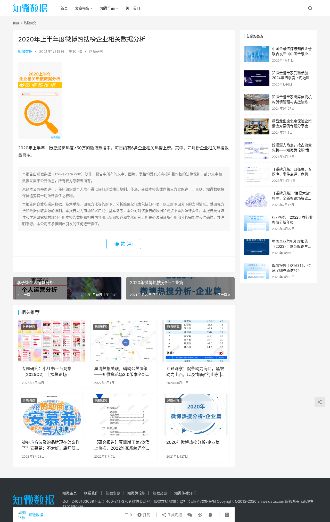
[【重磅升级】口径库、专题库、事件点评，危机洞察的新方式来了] (256, 175)
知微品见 (160, 493)
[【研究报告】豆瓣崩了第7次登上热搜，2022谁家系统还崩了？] (123, 414)
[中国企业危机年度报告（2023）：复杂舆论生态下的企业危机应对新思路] (256, 247)
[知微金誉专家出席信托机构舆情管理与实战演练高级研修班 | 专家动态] (256, 102)
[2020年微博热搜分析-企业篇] (195, 414)
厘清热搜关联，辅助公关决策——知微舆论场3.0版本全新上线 (122, 371)
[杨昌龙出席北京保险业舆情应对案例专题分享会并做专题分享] (256, 126)
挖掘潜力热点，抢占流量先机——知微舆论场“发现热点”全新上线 (292, 150)
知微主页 (69, 493)
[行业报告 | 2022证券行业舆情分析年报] (256, 223)
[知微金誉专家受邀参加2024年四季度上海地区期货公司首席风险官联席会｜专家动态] (256, 78)
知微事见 (113, 493)
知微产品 (107, 8)
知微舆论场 (136, 493)
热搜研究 (96, 51)
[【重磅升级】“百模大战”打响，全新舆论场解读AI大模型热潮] (256, 199)
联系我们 (91, 493)
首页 (64, 8)
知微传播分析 (185, 493)
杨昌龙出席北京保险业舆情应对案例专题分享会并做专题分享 (292, 126)
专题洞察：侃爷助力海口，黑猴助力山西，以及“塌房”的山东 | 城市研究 (195, 371)
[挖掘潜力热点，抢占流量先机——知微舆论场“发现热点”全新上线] (256, 150)
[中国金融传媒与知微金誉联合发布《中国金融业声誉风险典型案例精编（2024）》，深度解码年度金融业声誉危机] (256, 54)
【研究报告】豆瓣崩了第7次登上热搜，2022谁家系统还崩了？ (122, 445)
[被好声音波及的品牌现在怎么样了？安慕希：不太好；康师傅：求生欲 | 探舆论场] (51, 414)
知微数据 (25, 51)
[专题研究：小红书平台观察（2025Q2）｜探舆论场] (51, 341)
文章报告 (82, 8)
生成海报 (174, 514)
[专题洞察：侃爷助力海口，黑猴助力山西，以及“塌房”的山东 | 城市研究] (195, 341)
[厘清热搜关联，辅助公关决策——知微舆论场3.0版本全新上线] (123, 341)
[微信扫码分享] (189, 514)
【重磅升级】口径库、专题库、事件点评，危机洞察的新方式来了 (292, 174)
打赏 (142, 513)
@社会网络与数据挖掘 (198, 501)
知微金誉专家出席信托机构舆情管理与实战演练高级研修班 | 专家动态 (292, 102)
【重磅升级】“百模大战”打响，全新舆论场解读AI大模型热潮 (291, 198)
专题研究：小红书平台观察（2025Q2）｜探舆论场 (46, 371)
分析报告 (29, 327)
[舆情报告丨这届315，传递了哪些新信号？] (256, 271)
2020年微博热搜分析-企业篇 (193, 442)
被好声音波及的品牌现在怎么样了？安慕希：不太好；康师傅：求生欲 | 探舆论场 (51, 445)
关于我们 (133, 8)
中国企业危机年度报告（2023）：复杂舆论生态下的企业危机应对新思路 (292, 246)
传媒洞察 (29, 400)
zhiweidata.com (271, 501)
